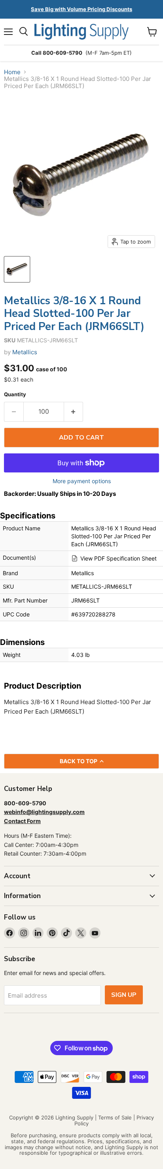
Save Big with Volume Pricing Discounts (81, 9)
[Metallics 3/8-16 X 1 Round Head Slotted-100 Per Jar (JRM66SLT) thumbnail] (17, 269)
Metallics (24, 352)
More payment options (82, 481)
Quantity (15, 394)
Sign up (123, 994)
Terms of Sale (115, 1117)
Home (12, 72)
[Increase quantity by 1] (73, 412)
